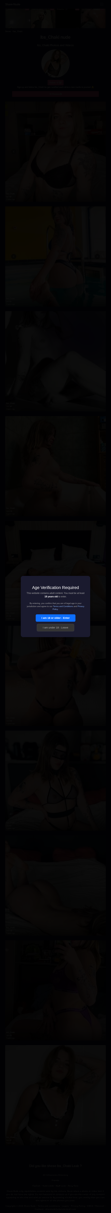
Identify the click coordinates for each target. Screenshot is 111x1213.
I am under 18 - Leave (55, 627)
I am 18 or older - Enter (55, 618)
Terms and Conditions (63, 606)
